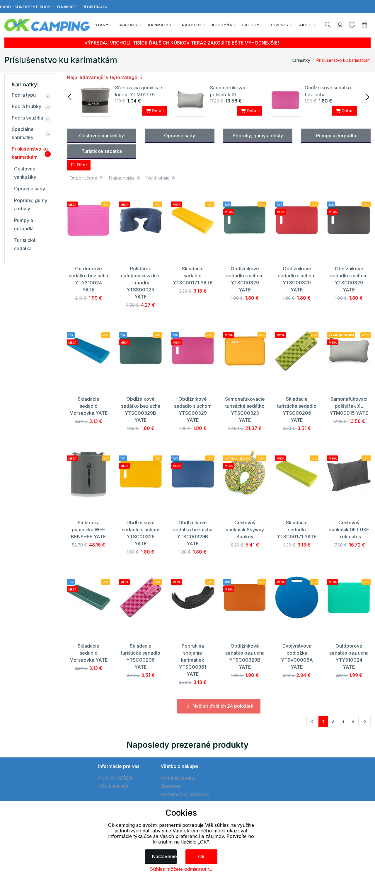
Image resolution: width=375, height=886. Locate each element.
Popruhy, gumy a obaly (258, 136)
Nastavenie (164, 856)
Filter (81, 164)
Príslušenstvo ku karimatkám (343, 60)
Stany (102, 25)
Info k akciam (113, 786)
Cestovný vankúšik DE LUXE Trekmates (349, 530)
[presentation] (70, 96)
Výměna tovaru (178, 778)
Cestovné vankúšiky (101, 136)
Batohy (251, 25)
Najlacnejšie (122, 178)
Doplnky (279, 25)
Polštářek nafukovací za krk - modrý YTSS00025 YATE (140, 283)
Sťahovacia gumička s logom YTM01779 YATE (139, 95)
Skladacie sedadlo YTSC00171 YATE (193, 276)
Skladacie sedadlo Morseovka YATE (88, 406)
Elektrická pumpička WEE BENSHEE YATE (88, 530)
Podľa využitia (27, 118)
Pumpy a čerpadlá (336, 136)
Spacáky (128, 25)
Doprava (170, 786)
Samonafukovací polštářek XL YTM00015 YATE (229, 95)
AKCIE (305, 25)
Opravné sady (179, 136)
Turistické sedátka (101, 151)
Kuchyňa (222, 25)
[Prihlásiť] (340, 26)
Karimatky (160, 25)
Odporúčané (84, 178)
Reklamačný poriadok (185, 794)
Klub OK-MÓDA (115, 778)
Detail (157, 110)
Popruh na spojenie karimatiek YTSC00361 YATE (192, 660)
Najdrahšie (158, 178)
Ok (201, 856)
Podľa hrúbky (26, 106)
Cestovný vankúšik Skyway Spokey (245, 530)
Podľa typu (24, 95)
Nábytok (192, 25)
